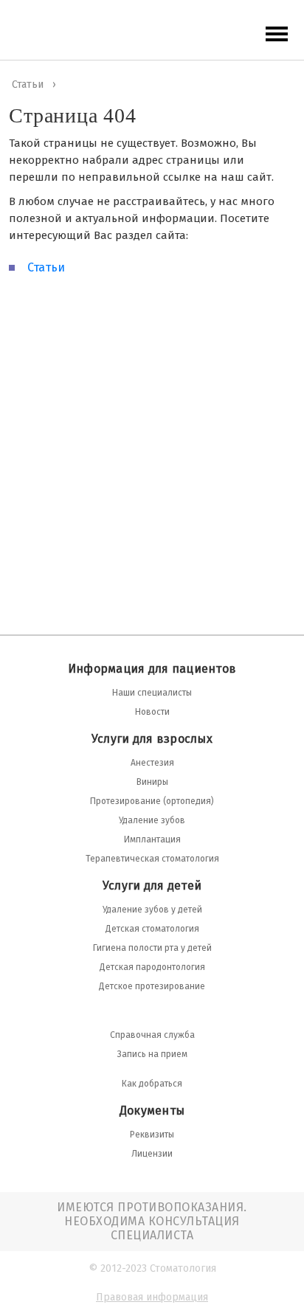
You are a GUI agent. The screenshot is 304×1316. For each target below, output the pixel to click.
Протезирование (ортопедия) (152, 801)
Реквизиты (152, 1134)
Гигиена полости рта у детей (152, 948)
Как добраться (152, 1083)
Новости (152, 712)
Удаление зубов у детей (152, 909)
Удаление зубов (152, 820)
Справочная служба (152, 1035)
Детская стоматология (152, 929)
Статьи (46, 267)
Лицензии (152, 1154)
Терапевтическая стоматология (152, 858)
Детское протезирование (152, 986)
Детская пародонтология (152, 967)
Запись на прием (152, 1054)
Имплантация (152, 839)
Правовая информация (152, 1297)
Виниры (152, 782)
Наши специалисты (152, 693)
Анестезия (152, 763)
